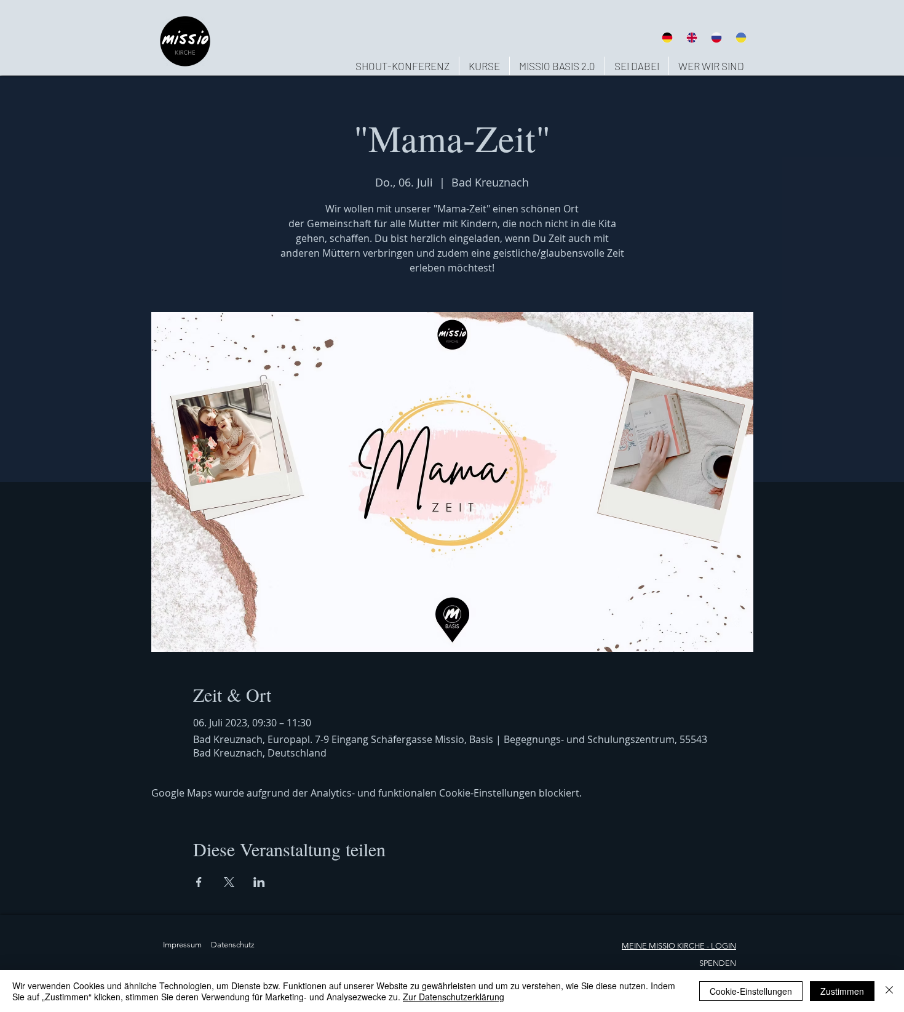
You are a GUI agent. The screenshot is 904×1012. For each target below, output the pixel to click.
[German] (667, 37)
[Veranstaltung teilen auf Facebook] (199, 882)
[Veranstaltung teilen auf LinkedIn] (259, 882)
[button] (710, 66)
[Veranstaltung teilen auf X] (229, 882)
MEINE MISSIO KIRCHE (663, 945)
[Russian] (716, 37)
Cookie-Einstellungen (751, 991)
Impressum (182, 944)
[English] (691, 37)
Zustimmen (842, 991)
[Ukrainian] (741, 37)
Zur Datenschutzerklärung (453, 996)
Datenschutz (233, 944)
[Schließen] (889, 991)
